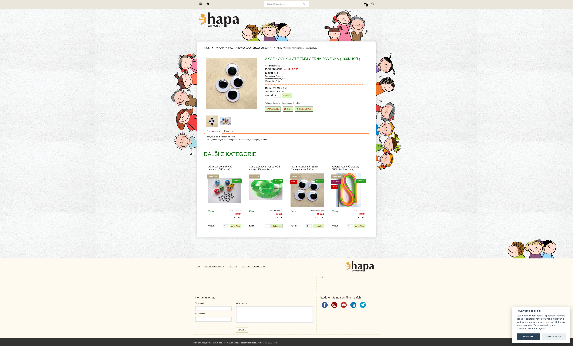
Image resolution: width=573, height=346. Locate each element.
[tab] (213, 131)
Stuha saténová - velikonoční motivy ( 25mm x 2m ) (264, 167)
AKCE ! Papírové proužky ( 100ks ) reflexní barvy (346, 167)
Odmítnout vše (554, 336)
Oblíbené (274, 109)
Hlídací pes (305, 109)
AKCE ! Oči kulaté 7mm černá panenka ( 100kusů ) (297, 48)
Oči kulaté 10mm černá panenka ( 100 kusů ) (220, 167)
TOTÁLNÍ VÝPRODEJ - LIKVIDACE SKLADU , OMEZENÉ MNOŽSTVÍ (243, 48)
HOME (207, 48)
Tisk (288, 109)
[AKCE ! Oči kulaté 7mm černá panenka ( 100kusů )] (212, 121)
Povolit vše (528, 336)
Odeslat (242, 330)
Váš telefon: (200, 314)
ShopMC (215, 343)
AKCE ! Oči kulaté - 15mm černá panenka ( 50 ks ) (304, 167)
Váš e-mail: (200, 303)
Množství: (269, 95)
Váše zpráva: (241, 303)
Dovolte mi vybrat (536, 328)
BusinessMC (234, 343)
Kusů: (211, 226)
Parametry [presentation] (228, 131)
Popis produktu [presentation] (213, 131)
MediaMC (253, 343)
